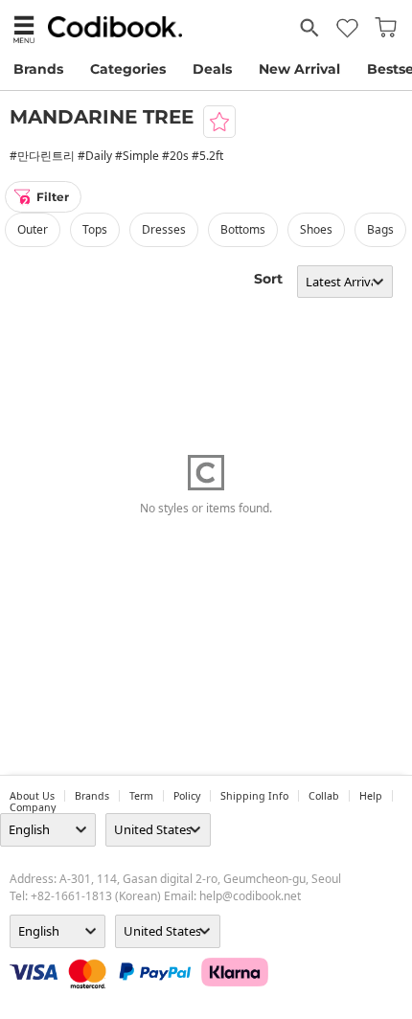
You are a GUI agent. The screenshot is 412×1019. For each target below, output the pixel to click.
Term (141, 796)
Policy (186, 796)
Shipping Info (254, 796)
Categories (128, 69)
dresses (164, 229)
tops (94, 229)
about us (32, 796)
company (33, 807)
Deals (212, 69)
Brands (38, 69)
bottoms (242, 229)
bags (380, 229)
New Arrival (299, 69)
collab (324, 796)
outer (32, 229)
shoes (316, 229)
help (370, 796)
